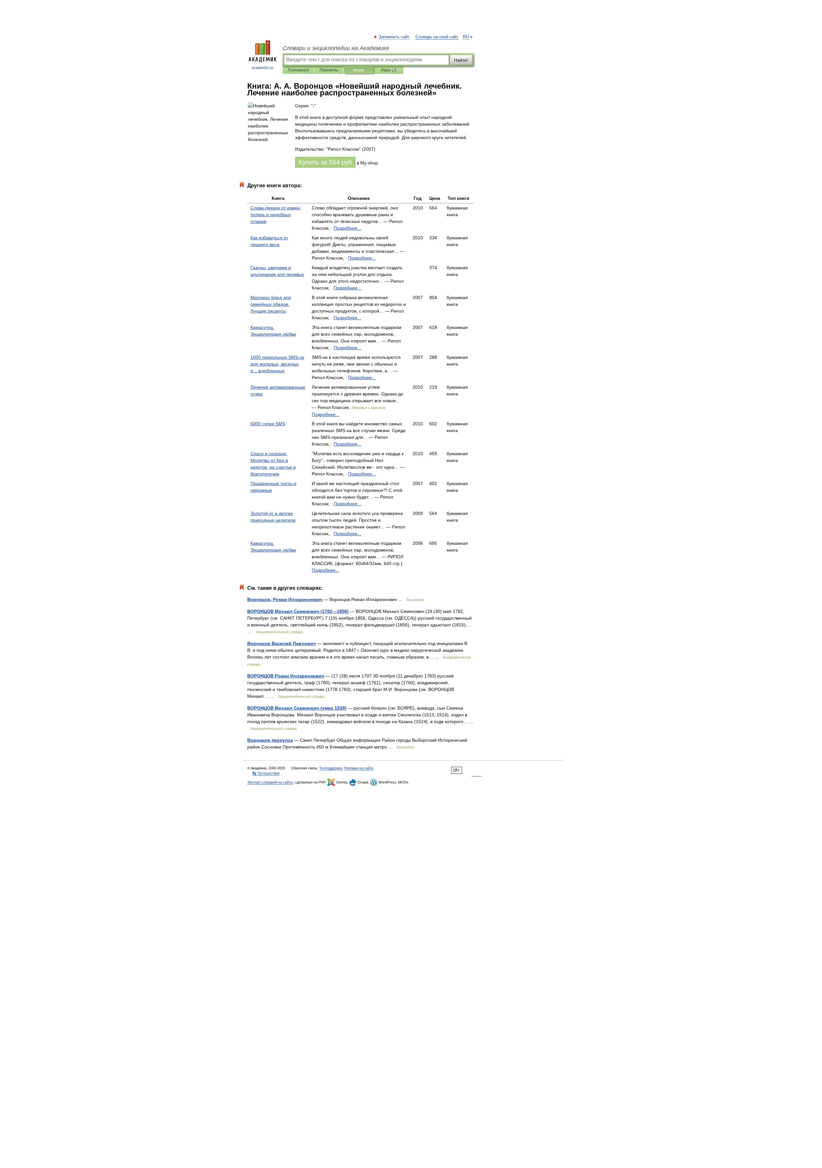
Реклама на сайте (358, 768)
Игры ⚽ (389, 70)
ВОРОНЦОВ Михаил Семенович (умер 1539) (296, 708)
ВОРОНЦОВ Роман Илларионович (285, 675)
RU (466, 37)
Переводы (328, 70)
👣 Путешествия (266, 773)
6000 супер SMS (267, 423)
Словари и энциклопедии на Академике (336, 48)
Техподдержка (330, 768)
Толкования (298, 70)
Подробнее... (347, 228)
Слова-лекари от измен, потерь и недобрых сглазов (275, 214)
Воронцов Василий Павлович (281, 643)
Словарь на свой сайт (436, 37)
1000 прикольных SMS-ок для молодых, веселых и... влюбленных (277, 364)
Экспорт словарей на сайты (270, 782)
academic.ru (262, 68)
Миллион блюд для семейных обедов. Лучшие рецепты (270, 304)
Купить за (325, 162)
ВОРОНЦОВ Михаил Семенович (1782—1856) (298, 611)
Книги (358, 70)
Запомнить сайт (394, 37)
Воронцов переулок (270, 740)
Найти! (461, 60)
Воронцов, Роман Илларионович (284, 599)
